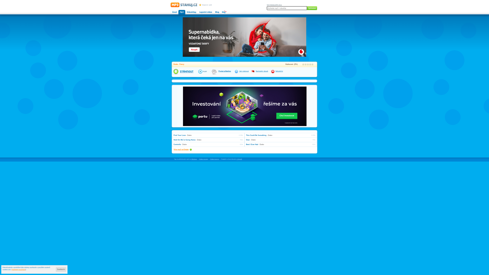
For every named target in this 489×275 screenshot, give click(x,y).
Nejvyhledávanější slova (274, 5)
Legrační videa (203, 11)
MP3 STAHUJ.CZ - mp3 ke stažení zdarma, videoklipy (183, 5)
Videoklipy (189, 11)
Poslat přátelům (225, 71)
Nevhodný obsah (262, 71)
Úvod (172, 11)
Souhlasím (61, 269)
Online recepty (203, 159)
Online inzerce (214, 159)
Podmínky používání (18, 270)
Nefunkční (279, 71)
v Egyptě (239, 159)
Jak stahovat (244, 71)
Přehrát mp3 (200, 71)
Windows (194, 159)
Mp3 (180, 11)
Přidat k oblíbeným (206, 5)
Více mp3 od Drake (181, 149)
